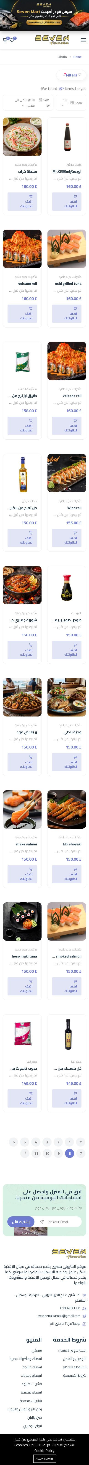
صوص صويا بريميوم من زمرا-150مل (51, 619)
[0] (12, 40)
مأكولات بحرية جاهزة (26, 164)
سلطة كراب (27, 171)
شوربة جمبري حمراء (20, 619)
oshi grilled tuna (68, 283)
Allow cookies (44, 1458)
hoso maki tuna (24, 956)
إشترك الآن (21, 1221)
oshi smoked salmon (64, 956)
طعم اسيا (76, 1061)
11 (36, 1153)
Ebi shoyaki (72, 844)
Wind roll (74, 507)
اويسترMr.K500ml (66, 171)
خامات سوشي (73, 164)
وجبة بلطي (72, 732)
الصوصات (76, 613)
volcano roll (27, 283)
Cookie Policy (44, 1450)
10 (47, 1153)
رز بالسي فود (27, 732)
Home (77, 57)
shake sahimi (26, 844)
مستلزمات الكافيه (27, 388)
